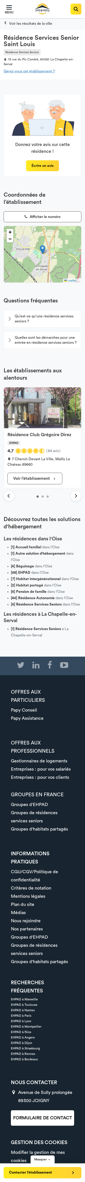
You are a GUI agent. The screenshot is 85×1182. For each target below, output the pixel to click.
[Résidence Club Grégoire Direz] (37, 496)
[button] (42, 249)
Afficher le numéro (45, 217)
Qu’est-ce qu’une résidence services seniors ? (44, 318)
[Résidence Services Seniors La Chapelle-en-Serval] (28, 23)
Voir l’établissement (32, 478)
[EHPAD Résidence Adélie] (47, 496)
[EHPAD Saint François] (42, 496)
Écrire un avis (42, 166)
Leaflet (71, 280)
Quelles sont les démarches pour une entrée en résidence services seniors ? (46, 340)
